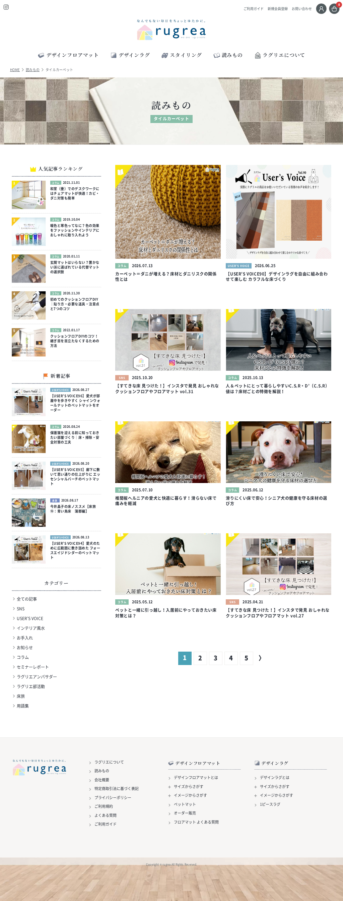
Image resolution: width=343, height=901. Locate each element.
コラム (23, 657)
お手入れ (25, 638)
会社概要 (101, 780)
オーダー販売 (185, 813)
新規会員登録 (278, 8)
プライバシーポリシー (112, 797)
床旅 (21, 696)
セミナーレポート (33, 667)
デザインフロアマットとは (196, 777)
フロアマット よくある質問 (196, 822)
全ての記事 (27, 599)
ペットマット (185, 804)
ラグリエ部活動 (31, 686)
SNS (20, 609)
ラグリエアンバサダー (37, 677)
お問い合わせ (302, 8)
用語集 (23, 706)
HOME (15, 69)
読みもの (33, 69)
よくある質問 (105, 815)
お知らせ (25, 648)
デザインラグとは (274, 777)
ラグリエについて (284, 54)
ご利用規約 (103, 806)
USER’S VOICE (30, 618)
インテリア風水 (31, 628)
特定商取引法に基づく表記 (116, 788)
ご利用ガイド (254, 8)
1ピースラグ (270, 804)
